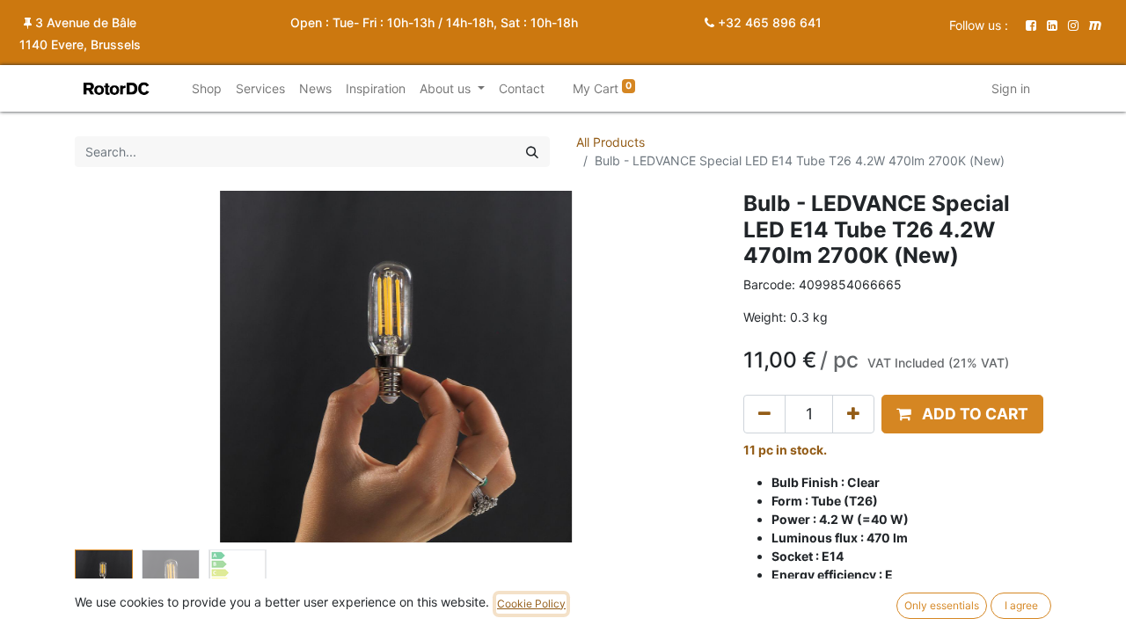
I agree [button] (1021, 605)
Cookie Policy (531, 603)
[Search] (532, 151)
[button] (123, 367)
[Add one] (853, 414)
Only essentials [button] (941, 605)
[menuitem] (207, 88)
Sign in (1010, 88)
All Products (610, 142)
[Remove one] (764, 414)
